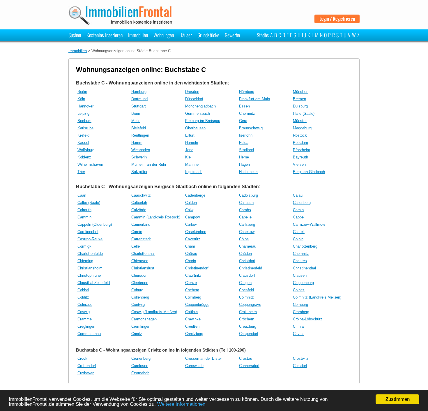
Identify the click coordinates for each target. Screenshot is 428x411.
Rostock (300, 135)
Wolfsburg (85, 150)
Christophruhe (89, 275)
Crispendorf (248, 333)
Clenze (191, 283)
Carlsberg (247, 224)
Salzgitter (139, 172)
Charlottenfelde (90, 253)
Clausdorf (247, 275)
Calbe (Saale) (88, 202)
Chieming (85, 261)
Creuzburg (247, 326)
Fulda (243, 142)
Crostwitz (301, 358)
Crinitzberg (194, 333)
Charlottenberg (305, 246)
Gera (243, 121)
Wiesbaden (140, 150)
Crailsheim (248, 312)
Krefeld (83, 135)
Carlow (191, 224)
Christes (300, 261)
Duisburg (300, 106)
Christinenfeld (250, 268)
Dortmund (139, 99)
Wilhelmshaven (90, 164)
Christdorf (247, 261)
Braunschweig (251, 128)
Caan (81, 195)
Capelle (245, 217)
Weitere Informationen (181, 404)
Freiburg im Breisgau (202, 121)
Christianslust (142, 268)
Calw (189, 210)
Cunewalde (194, 366)
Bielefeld (138, 128)
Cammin (84, 217)
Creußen (192, 326)
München (300, 91)
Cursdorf (300, 366)
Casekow (246, 232)
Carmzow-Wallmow (309, 224)
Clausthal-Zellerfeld (93, 283)
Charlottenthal (143, 253)
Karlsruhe (85, 128)
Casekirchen (195, 232)
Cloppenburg (303, 283)
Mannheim (194, 164)
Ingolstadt (193, 172)
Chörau (191, 253)
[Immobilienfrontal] (121, 23)
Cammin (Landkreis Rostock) (155, 217)
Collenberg (140, 297)
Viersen (299, 164)
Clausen (300, 275)
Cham (190, 246)
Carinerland (140, 224)
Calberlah (139, 202)
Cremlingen (140, 326)
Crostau (245, 358)
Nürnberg (246, 91)
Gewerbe (232, 35)
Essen (244, 106)
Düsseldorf (194, 99)
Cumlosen (139, 366)
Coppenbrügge (197, 304)
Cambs (245, 210)
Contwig (138, 304)
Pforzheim (301, 150)
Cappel (299, 217)
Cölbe (244, 239)
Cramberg (301, 312)
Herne (244, 157)
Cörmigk (84, 246)
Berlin (82, 91)
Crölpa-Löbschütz (307, 319)
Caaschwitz (141, 195)
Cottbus (191, 312)
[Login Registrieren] (337, 21)
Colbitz (299, 290)
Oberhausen (195, 128)
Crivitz (298, 333)
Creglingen (86, 326)
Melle (135, 121)
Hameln (191, 142)
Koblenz (84, 157)
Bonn (135, 113)
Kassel (83, 142)
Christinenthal (304, 268)
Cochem (192, 290)
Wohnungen (163, 35)
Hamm (136, 142)
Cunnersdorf (249, 366)
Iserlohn (245, 135)
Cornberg (300, 304)
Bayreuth (300, 157)
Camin (298, 210)
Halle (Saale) (303, 113)
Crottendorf (86, 366)
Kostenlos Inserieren (104, 35)
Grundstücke (208, 35)
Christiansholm (89, 268)
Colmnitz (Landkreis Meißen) (317, 297)
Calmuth (84, 210)
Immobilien (138, 35)
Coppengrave (250, 304)
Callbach (246, 202)
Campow (192, 217)
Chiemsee (139, 261)
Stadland (246, 150)
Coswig (83, 312)
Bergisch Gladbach (309, 172)
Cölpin (298, 239)
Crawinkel (193, 319)
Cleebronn (139, 283)
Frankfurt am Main (254, 99)
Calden (191, 202)
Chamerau (247, 246)
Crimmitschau (89, 333)
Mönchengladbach (200, 106)
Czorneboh (140, 373)
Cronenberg (141, 358)
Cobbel (83, 290)
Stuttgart (138, 106)
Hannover (85, 106)
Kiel (188, 157)
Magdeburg (302, 128)
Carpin (136, 232)
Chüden (245, 253)
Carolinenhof (87, 232)
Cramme (84, 319)
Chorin (190, 261)
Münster (300, 121)
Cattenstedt (141, 239)
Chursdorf (139, 275)
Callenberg (302, 202)
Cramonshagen (144, 319)
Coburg (137, 290)
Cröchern (246, 319)
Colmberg (193, 297)
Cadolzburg (248, 195)
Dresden (192, 91)
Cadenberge (195, 195)
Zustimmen (397, 399)
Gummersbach (197, 113)
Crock (82, 358)
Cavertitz (192, 239)
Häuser (185, 35)
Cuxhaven (85, 373)
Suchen (74, 35)
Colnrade (84, 304)
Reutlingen (140, 135)
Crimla (298, 326)
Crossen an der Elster (203, 358)
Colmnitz (246, 297)
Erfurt (189, 135)
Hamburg (138, 91)
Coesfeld (246, 290)
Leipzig (83, 113)
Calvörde (138, 210)
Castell (299, 232)
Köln (81, 99)
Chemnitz (247, 113)
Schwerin (139, 157)
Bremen (299, 99)
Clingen (245, 283)
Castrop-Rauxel (90, 239)
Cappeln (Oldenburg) (94, 224)
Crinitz (136, 333)
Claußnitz (193, 275)
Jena (189, 150)
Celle (135, 246)
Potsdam (300, 142)
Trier (81, 172)
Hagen (244, 164)
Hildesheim (248, 172)
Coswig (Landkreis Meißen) (154, 312)
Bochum (84, 121)
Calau (298, 195)
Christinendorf (196, 268)
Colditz (83, 297)
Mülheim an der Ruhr (148, 164)
